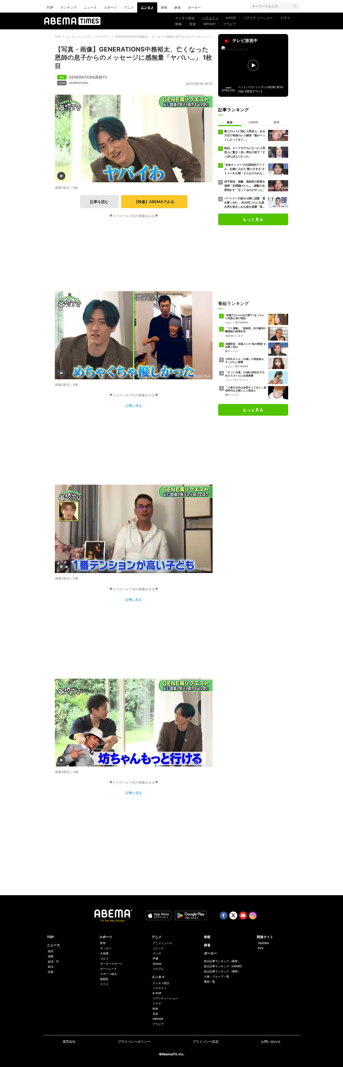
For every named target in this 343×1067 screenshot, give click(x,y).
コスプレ (158, 968)
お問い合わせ (270, 1041)
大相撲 (104, 953)
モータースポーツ (111, 963)
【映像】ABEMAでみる (154, 201)
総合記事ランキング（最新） (222, 961)
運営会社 (69, 1041)
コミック (158, 948)
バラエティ (210, 18)
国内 (50, 951)
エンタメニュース (78, 36)
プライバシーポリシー (134, 1041)
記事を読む (99, 201)
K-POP (231, 18)
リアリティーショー (258, 18)
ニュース (90, 7)
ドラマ (285, 18)
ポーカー (194, 7)
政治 (50, 966)
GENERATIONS (78, 83)
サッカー (105, 948)
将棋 (164, 7)
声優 (155, 958)
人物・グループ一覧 (216, 976)
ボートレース (108, 968)
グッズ (157, 953)
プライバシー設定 (205, 1041)
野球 (103, 943)
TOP (50, 7)
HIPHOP (209, 24)
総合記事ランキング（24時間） (224, 966)
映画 (178, 24)
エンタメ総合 (185, 18)
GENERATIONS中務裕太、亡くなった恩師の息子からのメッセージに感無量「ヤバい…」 (175, 36)
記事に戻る (134, 405)
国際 (50, 956)
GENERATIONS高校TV (88, 77)
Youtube (243, 915)
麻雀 (177, 7)
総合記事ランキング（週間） (222, 971)
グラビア (229, 24)
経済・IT (53, 961)
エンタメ (147, 7)
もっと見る (253, 219)
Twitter (233, 915)
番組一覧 (209, 981)
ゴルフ (104, 958)
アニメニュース (162, 943)
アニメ (129, 7)
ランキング (68, 7)
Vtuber (157, 963)
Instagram (253, 915)
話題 (50, 972)
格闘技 (104, 979)
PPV (260, 948)
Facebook (224, 915)
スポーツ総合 (108, 974)
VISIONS (263, 943)
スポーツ (110, 7)
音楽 (192, 24)
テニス (104, 984)
